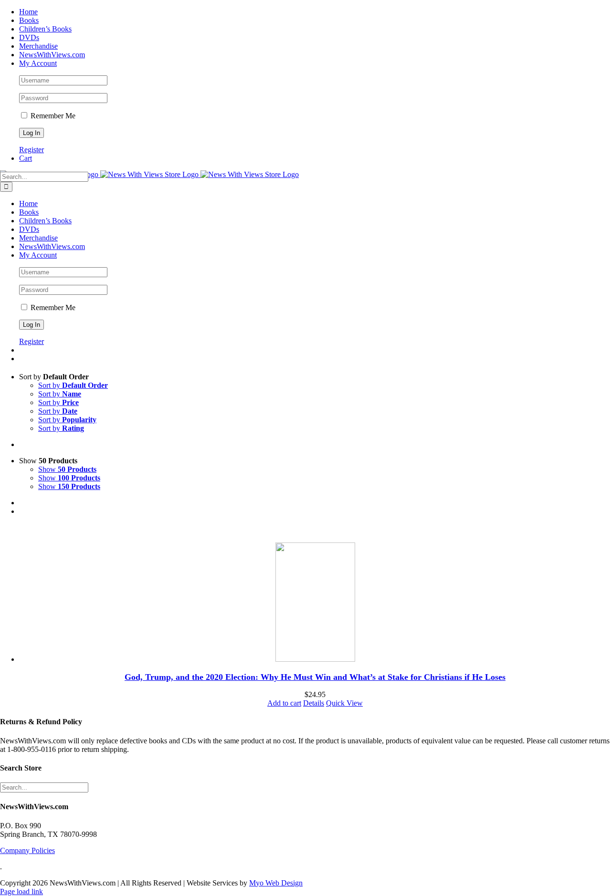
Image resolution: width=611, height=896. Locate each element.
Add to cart (284, 703)
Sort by (73, 385)
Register (31, 150)
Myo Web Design (276, 883)
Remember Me (52, 116)
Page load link (21, 891)
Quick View (344, 703)
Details (313, 703)
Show (67, 469)
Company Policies (27, 850)
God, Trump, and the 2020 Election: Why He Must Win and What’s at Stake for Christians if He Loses (315, 677)
